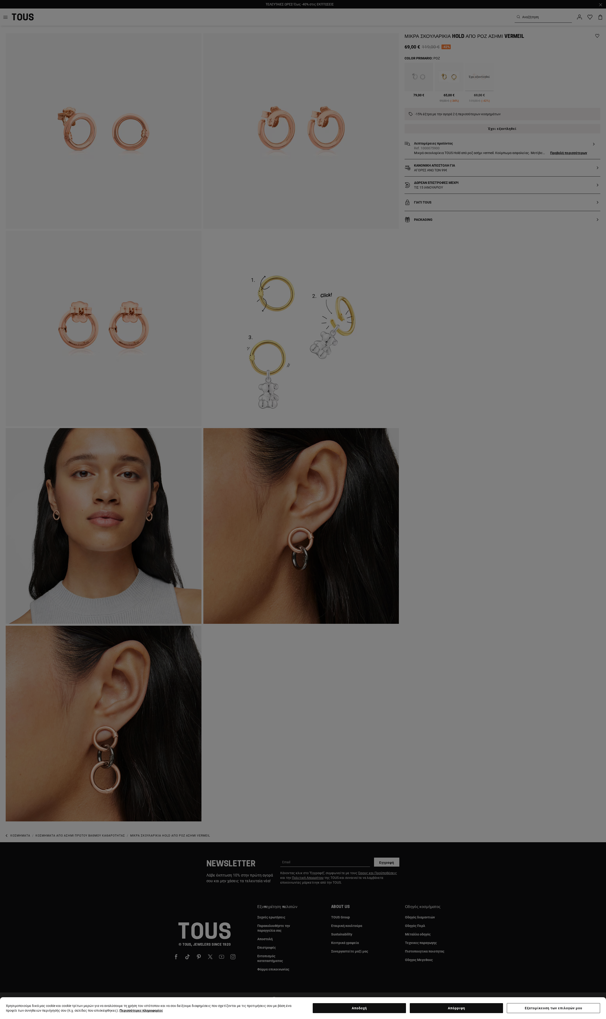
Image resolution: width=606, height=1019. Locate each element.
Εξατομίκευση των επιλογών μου (553, 1008)
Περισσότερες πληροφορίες (141, 1010)
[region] (303, 1008)
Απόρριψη (456, 1008)
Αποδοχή (359, 1008)
